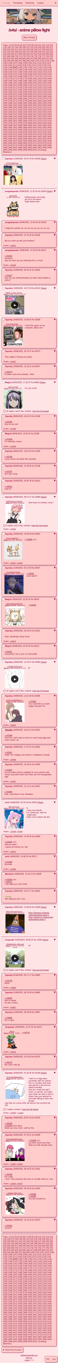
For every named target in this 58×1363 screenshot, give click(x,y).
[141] (35, 70)
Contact (40, 3)
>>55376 (13, 1052)
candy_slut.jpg (13, 387)
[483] (44, 145)
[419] (25, 132)
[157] (15, 74)
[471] (35, 143)
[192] (39, 81)
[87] (31, 58)
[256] (10, 96)
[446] (10, 139)
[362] (39, 119)
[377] (15, 123)
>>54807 (13, 1007)
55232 (37, 288)
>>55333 (8, 1126)
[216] (10, 87)
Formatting (17, 3)
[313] (44, 107)
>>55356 (8, 842)
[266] (10, 98)
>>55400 (19, 831)
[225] (5, 90)
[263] (44, 96)
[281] (35, 101)
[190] (30, 81)
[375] (5, 123)
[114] (49, 63)
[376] (10, 123)
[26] (47, 47)
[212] (39, 85)
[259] (25, 96)
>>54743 (26, 1033)
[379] (25, 123)
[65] (47, 54)
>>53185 (8, 422)
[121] (34, 65)
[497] (15, 150)
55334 (37, 1118)
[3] (15, 45)
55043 (37, 534)
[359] (25, 119)
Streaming (29, 3)
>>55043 (13, 529)
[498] (20, 150)
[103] (47, 61)
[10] (35, 45)
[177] (15, 78)
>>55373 (8, 372)
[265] (5, 98)
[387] (15, 125)
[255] (5, 96)
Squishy (9, 730)
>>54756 (8, 981)
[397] (15, 127)
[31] (16, 50)
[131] (35, 67)
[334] (49, 112)
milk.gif (12, 1031)
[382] (39, 123)
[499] (25, 150)
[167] (15, 76)
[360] (30, 119)
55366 (37, 662)
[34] (28, 50)
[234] (49, 90)
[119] (24, 65)
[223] (44, 87)
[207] (15, 85)
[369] (25, 121)
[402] (39, 127)
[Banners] (7, 152)
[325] (5, 112)
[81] (8, 58)
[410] (30, 130)
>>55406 (13, 760)
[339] (25, 114)
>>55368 (13, 831)
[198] (20, 83)
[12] (43, 45)
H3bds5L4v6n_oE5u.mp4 (15, 944)
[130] (30, 67)
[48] (31, 52)
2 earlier (20, 1113)
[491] (35, 147)
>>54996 (28, 539)
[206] (10, 85)
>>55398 (8, 735)
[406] (10, 130)
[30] (12, 50)
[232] (39, 90)
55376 (37, 1057)
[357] (15, 119)
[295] (5, 105)
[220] (30, 87)
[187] (15, 81)
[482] (39, 145)
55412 (36, 646)
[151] (35, 72)
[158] (20, 74)
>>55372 (8, 1062)
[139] (25, 70)
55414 (37, 481)
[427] (15, 134)
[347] (15, 116)
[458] (20, 141)
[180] (30, 78)
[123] (44, 65)
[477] (15, 145)
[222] (39, 87)
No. (33, 159)
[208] (20, 85)
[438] (20, 136)
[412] (39, 130)
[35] (31, 50)
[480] (30, 145)
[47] (28, 52)
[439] (25, 136)
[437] (15, 136)
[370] (30, 121)
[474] (49, 143)
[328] (20, 112)
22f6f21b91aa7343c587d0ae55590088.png (15, 501)
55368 (37, 836)
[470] (30, 143)
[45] (20, 52)
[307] (15, 107)
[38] (43, 50)
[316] (10, 110)
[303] (44, 105)
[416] (10, 132)
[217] (15, 87)
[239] (25, 92)
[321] (35, 110)
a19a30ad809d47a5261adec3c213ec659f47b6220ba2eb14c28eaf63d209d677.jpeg (15, 1139)
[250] (30, 94)
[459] (25, 141)
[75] (35, 56)
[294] (49, 103)
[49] (35, 52)
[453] (44, 139)
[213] (44, 85)
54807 (37, 1012)
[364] (49, 119)
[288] (20, 103)
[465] (5, 143)
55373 (37, 351)
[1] (10, 45)
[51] (43, 52)
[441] (35, 136)
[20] (24, 47)
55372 (39, 1027)
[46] (24, 52)
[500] (30, 150)
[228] (20, 90)
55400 (38, 874)
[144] (49, 70)
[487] (15, 147)
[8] (30, 45)
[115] (5, 65)
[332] (39, 112)
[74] (31, 56)
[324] (49, 110)
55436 (37, 235)
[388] (20, 125)
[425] (5, 134)
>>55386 (32, 701)
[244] (49, 92)
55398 (37, 696)
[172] (39, 76)
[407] (15, 130)
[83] (16, 58)
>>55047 (13, 563)
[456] (10, 141)
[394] (49, 125)
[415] (5, 132)
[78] (47, 56)
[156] (10, 74)
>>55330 (8, 1123)
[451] (35, 139)
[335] (5, 114)
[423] (44, 132)
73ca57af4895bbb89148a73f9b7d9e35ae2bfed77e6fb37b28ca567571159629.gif (15, 1077)
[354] (49, 116)
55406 (37, 764)
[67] (4, 56)
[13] (47, 45)
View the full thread (40, 411)
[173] (44, 76)
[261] (35, 96)
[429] (25, 134)
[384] (49, 123)
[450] (30, 139)
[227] (15, 90)
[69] (12, 56)
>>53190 (13, 446)
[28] (4, 50)
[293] (44, 103)
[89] (39, 58)
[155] (5, 74)
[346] (10, 116)
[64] (43, 54)
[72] (24, 56)
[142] (39, 70)
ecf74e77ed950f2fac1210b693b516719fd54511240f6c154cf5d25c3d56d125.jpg (15, 700)
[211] (35, 85)
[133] (44, 67)
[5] (21, 45)
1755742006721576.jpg (13, 163)
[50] (39, 52)
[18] (16, 47)
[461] (35, 141)
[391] (35, 125)
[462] (39, 141)
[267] (15, 98)
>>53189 (13, 429)
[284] (49, 101)
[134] (49, 67)
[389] (25, 125)
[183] (44, 78)
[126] (10, 67)
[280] (30, 101)
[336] (10, 114)
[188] (20, 81)
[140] (30, 70)
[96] (16, 61)
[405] (5, 130)
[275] (5, 101)
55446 (37, 159)
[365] (5, 121)
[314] (49, 107)
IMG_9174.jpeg (14, 807)
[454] (49, 139)
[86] (28, 58)
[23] (35, 47)
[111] (34, 63)
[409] (25, 130)
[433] (44, 134)
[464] (49, 141)
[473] (44, 143)
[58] (20, 54)
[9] (32, 45)
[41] (4, 52)
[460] (30, 141)
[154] (49, 72)
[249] (25, 94)
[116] (10, 65)
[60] (28, 54)
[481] (35, 145)
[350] (30, 116)
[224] (49, 87)
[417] (15, 132)
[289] (25, 103)
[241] (35, 92)
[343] (44, 114)
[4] (18, 45)
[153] (44, 72)
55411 (37, 631)
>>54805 (8, 998)
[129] (25, 67)
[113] (44, 63)
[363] (44, 119)
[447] (15, 139)
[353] (44, 116)
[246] (10, 94)
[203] (44, 83)
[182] (39, 78)
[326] (10, 112)
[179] (25, 78)
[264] (49, 96)
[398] (20, 127)
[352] (39, 116)
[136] (10, 70)
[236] (10, 92)
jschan (27, 1360)
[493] (44, 147)
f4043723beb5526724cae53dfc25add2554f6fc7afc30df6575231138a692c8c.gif (15, 604)
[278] (20, 101)
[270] (30, 98)
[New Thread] (29, 37)
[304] (49, 105)
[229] (25, 90)
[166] (10, 76)
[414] (49, 130)
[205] (5, 85)
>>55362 (13, 1164)
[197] (15, 83)
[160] (30, 74)
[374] (49, 121)
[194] (49, 81)
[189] (25, 81)
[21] (28, 47)
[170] (30, 76)
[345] (5, 116)
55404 (37, 891)
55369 (37, 320)
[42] (8, 52)
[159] (25, 74)
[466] (10, 143)
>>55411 (8, 652)
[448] (20, 139)
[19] (20, 47)
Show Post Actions (13, 1350)
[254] (49, 94)
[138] (20, 70)
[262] (39, 96)
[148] (20, 72)
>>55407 (13, 781)
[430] (30, 134)
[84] (20, 58)
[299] (25, 105)
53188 (37, 416)
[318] (20, 110)
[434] (49, 134)
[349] (25, 116)
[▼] (48, 1359)
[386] (10, 125)
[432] (39, 134)
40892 (36, 382)
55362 (37, 1169)
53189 (36, 433)
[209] (25, 85)
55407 (37, 786)
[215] (5, 87)
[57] (16, 54)
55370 (37, 1220)
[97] (20, 61)
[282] (39, 101)
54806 (37, 992)
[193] (44, 81)
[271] (35, 98)
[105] (5, 63)
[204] (49, 83)
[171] (35, 76)
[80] (4, 58)
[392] (39, 125)
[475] (5, 145)
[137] (15, 70)
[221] (35, 87)
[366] (10, 121)
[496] (10, 150)
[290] (30, 103)
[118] (19, 65)
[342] (39, 114)
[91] (47, 58)
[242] (39, 92)
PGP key (29, 1358)
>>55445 (13, 265)
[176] (10, 78)
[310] (30, 107)
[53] (51, 52)
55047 (37, 568)
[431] (35, 134)
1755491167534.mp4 (14, 666)
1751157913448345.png (13, 324)
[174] (49, 76)
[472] (39, 143)
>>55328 (32, 1140)
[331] (35, 112)
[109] (25, 63)
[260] (30, 96)
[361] (35, 119)
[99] (28, 61)
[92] (51, 58)
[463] (44, 141)
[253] (44, 94)
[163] (44, 74)
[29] (8, 50)
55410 (36, 599)
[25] (43, 47)
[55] (8, 54)
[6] (24, 45)
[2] (13, 45)
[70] (16, 56)
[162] (39, 74)
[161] (35, 74)
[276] (10, 101)
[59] (24, 54)
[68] (8, 56)
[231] (35, 90)
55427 (37, 366)
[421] (35, 132)
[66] (51, 54)
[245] (5, 94)
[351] (35, 116)
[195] (5, 83)
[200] (30, 83)
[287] (15, 103)
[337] (15, 114)
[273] (44, 98)
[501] (35, 150)
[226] (10, 90)
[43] (12, 52)
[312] (39, 107)
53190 (37, 451)
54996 (37, 497)
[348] (20, 116)
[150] (30, 72)
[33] (24, 50)
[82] (12, 58)
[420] (30, 132)
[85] (24, 58)
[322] (39, 110)
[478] (20, 145)
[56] (12, 54)
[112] (39, 63)
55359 (37, 1135)
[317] (15, 110)
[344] (49, 114)
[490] (30, 147)
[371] (35, 121)
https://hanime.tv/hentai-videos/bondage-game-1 (39, 914)
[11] (39, 45)
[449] (25, 139)
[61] (31, 54)
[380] (30, 123)
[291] (35, 103)
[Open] (44, 159)
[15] (4, 47)
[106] (10, 63)
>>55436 (8, 256)
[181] (35, 78)
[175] (5, 78)
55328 (37, 1073)
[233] (44, 90)
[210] (30, 85)
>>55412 (13, 641)
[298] (20, 105)
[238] (20, 92)
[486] (10, 147)
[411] (35, 130)
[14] (51, 45)
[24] (39, 47)
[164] (49, 74)
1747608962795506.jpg (14, 572)
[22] (31, 47)
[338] (20, 114)
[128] (20, 67)
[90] (43, 58)
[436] (10, 136)
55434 (43, 191)
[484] (49, 145)
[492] (39, 147)
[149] (25, 72)
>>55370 (19, 1184)
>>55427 (13, 361)
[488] (20, 147)
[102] (42, 61)
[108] (20, 63)
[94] (8, 61)
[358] (20, 119)
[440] (30, 136)
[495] (5, 150)
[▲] (54, 1359)
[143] (44, 70)
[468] (20, 143)
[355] (5, 119)
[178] (20, 78)
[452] (39, 139)
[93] (4, 61)
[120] (29, 65)
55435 (43, 222)
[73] (28, 56)
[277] (15, 101)
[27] (51, 47)
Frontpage (5, 3)
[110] (30, 63)
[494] (49, 147)
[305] (5, 107)
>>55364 (19, 1164)
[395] (5, 127)
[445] (5, 139)
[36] (35, 50)
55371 (34, 856)
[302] (39, 105)
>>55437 (13, 245)
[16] (8, 47)
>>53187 (8, 471)
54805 (37, 975)
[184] (49, 78)
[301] (35, 105)
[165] (5, 76)
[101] (37, 61)
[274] (49, 98)
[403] (44, 127)
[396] (10, 127)
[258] (20, 96)
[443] (44, 136)
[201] (35, 83)
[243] (44, 92)
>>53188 (8, 439)
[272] (39, 98)
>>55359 (13, 1113)
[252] (39, 94)
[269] (25, 98)
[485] (5, 147)
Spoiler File (13, 196)
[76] (39, 56)
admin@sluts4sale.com (29, 1355)
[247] (15, 94)
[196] (10, 83)
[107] (15, 63)
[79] (51, 56)
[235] (5, 92)
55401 (37, 730)
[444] (49, 136)
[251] (35, 94)
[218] (20, 87)
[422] (39, 132)
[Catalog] (42, 150)
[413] (44, 130)
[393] (44, 125)
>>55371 (13, 851)
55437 (43, 250)
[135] (5, 70)
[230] (30, 90)
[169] (25, 76)
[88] (35, 58)
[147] (15, 72)
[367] (15, 121)
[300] (30, 105)
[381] (35, 123)
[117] (15, 65)
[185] (5, 81)
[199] (25, 83)
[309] (25, 107)
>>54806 (13, 988)
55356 (34, 802)
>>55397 (8, 752)
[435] (5, 136)
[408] (20, 130)
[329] (25, 112)
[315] (5, 110)
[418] (20, 132)
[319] (25, 110)
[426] (10, 134)
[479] (25, 145)
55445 (37, 270)
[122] (39, 65)
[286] (10, 103)
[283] (44, 101)
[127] (15, 67)
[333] (44, 112)
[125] (5, 67)
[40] (51, 50)
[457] (15, 141)
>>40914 (8, 486)
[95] (12, 61)
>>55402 (8, 770)
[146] (10, 72)
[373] (44, 121)
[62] (35, 54)
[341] (35, 114)
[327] (15, 112)
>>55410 (19, 563)
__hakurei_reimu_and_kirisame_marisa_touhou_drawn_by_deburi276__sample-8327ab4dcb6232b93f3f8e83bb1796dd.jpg (15, 1193)
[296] (10, 105)
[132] (39, 67)
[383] (44, 123)
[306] (10, 107)
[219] (25, 87)
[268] (20, 98)
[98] (24, 61)
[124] (49, 65)
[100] (32, 61)
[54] (4, 54)
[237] (15, 92)
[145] (5, 72)
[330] (30, 112)
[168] (20, 76)
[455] (5, 141)
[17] (12, 47)
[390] (30, 125)
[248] (20, 94)
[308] (20, 107)
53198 (37, 466)
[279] (25, 101)
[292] (39, 103)
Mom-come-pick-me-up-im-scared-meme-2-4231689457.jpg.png (15, 911)
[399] (25, 127)
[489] (25, 147)
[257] (15, 96)
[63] (39, 54)
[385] (5, 125)
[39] (47, 50)
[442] (39, 136)
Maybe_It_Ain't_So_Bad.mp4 (15, 292)
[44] (16, 52)
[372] (39, 121)
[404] (49, 127)
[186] (10, 81)
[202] (39, 83)
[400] (30, 127)
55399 (37, 907)
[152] (39, 72)
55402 (37, 747)
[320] (30, 110)
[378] (20, 123)
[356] (10, 119)
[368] (20, 121)
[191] (35, 81)
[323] (44, 110)
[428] (20, 134)
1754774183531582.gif (13, 538)
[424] (49, 132)
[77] (43, 56)
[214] (49, 85)
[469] (25, 143)
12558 (39, 940)
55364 (37, 1188)
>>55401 (13, 725)
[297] (15, 105)
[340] (30, 114)
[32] (20, 50)
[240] (30, 92)
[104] (52, 61)
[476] (10, 145)
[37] (39, 50)
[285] (5, 103)
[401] (35, 127)
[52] (47, 52)
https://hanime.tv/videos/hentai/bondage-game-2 (41, 918)
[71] (20, 56)
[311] (35, 107)
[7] (27, 45)
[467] (15, 143)
